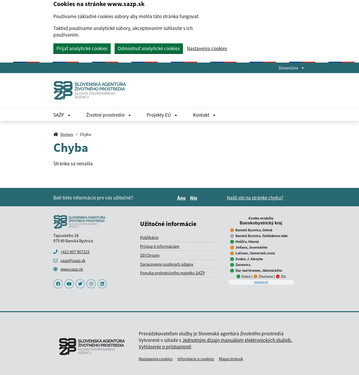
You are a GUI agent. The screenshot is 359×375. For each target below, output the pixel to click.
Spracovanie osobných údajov (166, 264)
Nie (194, 198)
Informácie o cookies (195, 358)
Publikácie (149, 237)
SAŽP (59, 115)
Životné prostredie (106, 115)
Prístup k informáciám (159, 246)
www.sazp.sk (71, 269)
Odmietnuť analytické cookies (149, 48)
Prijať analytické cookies (82, 48)
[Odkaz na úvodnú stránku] (92, 90)
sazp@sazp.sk (72, 260)
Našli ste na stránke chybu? (255, 197)
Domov (66, 134)
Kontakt (201, 115)
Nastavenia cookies (207, 48)
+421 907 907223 (74, 251)
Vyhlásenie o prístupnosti (165, 346)
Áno (182, 198)
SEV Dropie (150, 255)
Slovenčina (289, 67)
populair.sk (261, 282)
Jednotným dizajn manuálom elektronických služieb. (237, 340)
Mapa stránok (231, 358)
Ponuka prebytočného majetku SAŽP (172, 272)
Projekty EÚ (159, 115)
